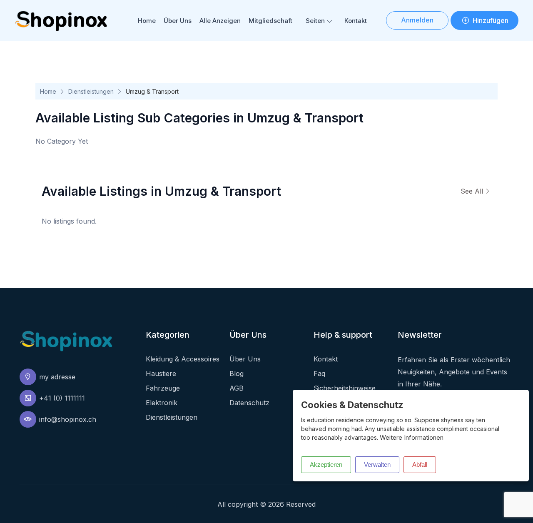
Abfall (419, 464)
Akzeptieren (326, 464)
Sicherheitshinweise (345, 388)
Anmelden (417, 20)
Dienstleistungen (91, 91)
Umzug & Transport (152, 91)
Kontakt (355, 21)
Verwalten (377, 464)
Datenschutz (249, 402)
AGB (236, 388)
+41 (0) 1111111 (62, 398)
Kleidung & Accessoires (182, 359)
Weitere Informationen (411, 437)
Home (147, 21)
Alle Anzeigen (220, 21)
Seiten (315, 21)
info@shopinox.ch (67, 419)
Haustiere (161, 373)
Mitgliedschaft (270, 21)
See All (472, 191)
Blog (236, 373)
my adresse (57, 377)
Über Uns (178, 21)
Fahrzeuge (163, 388)
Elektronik (161, 402)
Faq (319, 373)
